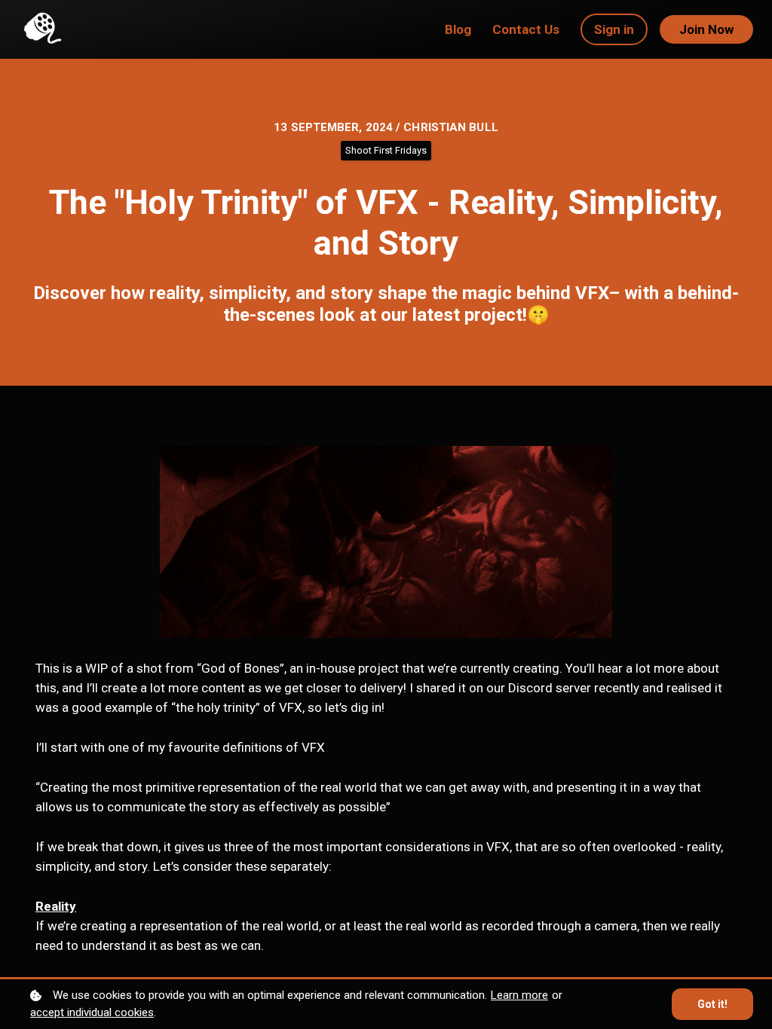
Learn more (519, 995)
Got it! (712, 1004)
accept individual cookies (92, 1012)
